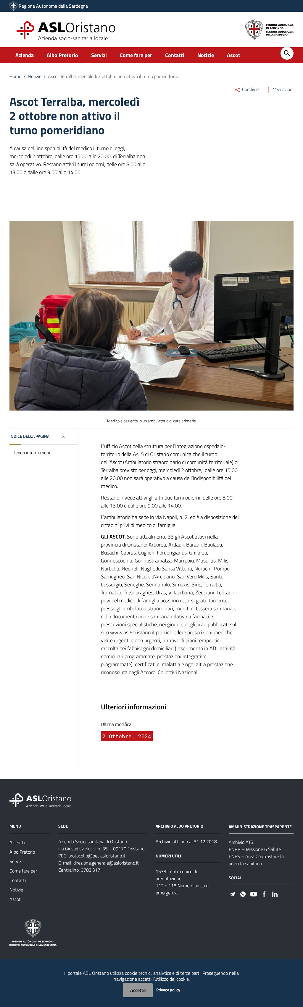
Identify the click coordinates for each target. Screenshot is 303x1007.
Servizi (99, 55)
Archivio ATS (241, 842)
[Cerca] (287, 53)
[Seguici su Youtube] (253, 894)
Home (15, 76)
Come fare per (136, 55)
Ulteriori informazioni (29, 452)
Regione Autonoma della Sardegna (53, 5)
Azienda (24, 55)
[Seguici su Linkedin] (274, 894)
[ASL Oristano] (13, 5)
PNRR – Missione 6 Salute (255, 849)
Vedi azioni (283, 89)
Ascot (233, 55)
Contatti (174, 55)
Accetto (138, 990)
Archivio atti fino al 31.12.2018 (186, 841)
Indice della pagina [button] (29, 436)
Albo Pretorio (62, 55)
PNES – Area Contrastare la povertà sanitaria (256, 860)
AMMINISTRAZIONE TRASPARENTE (260, 826)
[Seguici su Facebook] (264, 894)
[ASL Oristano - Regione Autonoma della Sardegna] (40, 800)
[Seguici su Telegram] (232, 894)
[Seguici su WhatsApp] (242, 894)
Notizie (205, 55)
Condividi (250, 89)
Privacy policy (168, 990)
